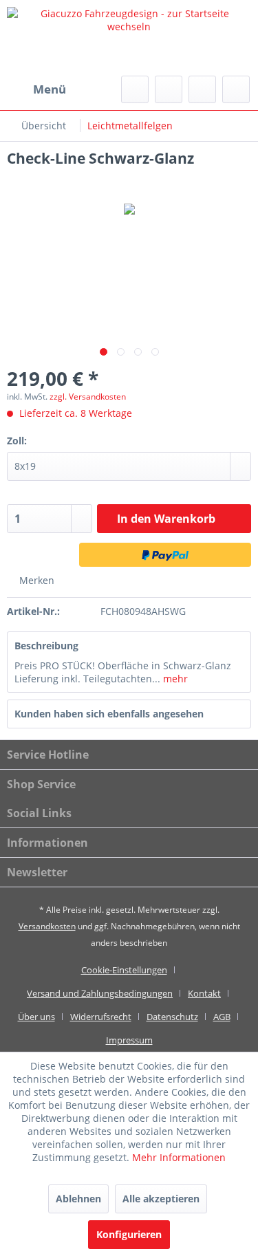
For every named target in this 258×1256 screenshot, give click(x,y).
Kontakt (204, 993)
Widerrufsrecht (100, 1016)
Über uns (36, 1016)
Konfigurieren (129, 1234)
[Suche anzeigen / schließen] (135, 89)
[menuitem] (36, 89)
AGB (221, 1016)
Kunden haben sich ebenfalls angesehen (109, 713)
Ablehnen (78, 1198)
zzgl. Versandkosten (88, 396)
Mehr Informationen (179, 1157)
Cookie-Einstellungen (124, 970)
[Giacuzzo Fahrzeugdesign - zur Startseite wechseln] (129, 38)
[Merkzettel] (168, 89)
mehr (174, 678)
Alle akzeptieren (161, 1198)
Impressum (129, 1040)
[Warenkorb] (236, 89)
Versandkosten (47, 926)
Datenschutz (172, 1016)
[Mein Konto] (202, 89)
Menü (49, 89)
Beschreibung (46, 645)
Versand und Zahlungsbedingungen (100, 993)
